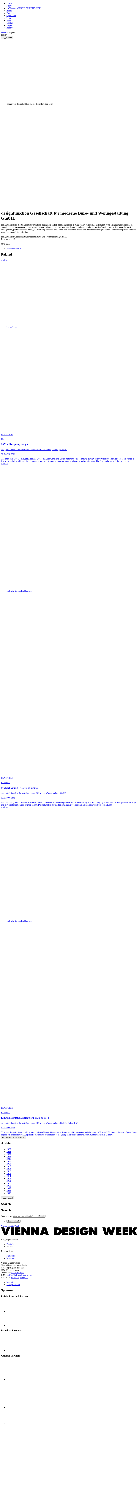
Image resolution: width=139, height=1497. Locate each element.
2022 (9, 1156)
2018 (9, 1166)
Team (9, 18)
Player (9, 25)
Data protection (13, 1284)
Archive (10, 28)
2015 (9, 1173)
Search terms (6, 1216)
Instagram (24, 1277)
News (9, 6)
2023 (9, 1154)
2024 (9, 1151)
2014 (9, 1176)
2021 (9, 1159)
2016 (9, 1171)
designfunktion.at (14, 249)
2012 (9, 1181)
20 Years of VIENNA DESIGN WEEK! (24, 8)
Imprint (10, 1282)
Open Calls (11, 15)
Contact (10, 23)
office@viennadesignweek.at (20, 1275)
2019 (9, 1164)
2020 (9, 1161)
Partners (10, 13)
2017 (9, 1168)
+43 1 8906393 (17, 1272)
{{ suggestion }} (13, 1221)
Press (9, 20)
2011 (9, 1183)
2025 (9, 1149)
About (9, 10)
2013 (9, 1178)
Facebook (15, 1277)
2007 (9, 1193)
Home (9, 3)
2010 (9, 1186)
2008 (9, 1190)
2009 (9, 1188)
